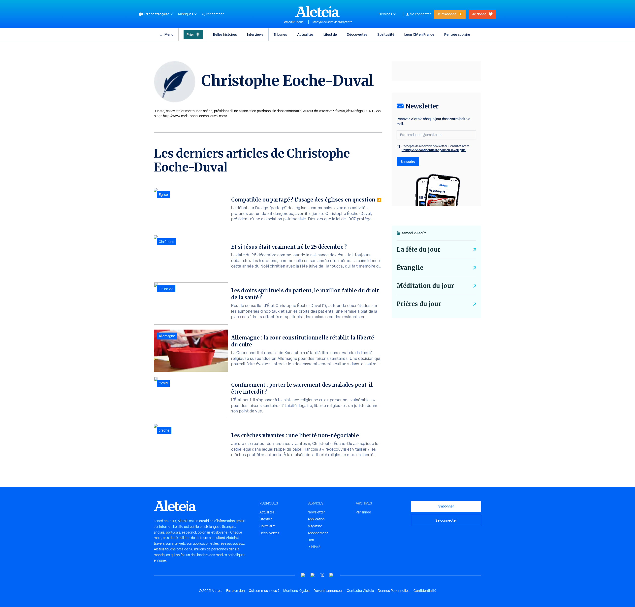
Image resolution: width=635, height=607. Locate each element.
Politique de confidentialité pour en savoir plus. (434, 150)
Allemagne (167, 336)
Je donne (479, 14)
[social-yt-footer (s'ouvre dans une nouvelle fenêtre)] (303, 575)
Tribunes (280, 34)
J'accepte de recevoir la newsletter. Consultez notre (435, 148)
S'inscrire (408, 161)
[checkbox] (398, 146)
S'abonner (446, 506)
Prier (190, 34)
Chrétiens (166, 241)
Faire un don (235, 590)
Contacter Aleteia (360, 590)
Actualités (305, 34)
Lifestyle (330, 34)
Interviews (255, 34)
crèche (164, 430)
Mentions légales (296, 590)
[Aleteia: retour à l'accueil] (317, 11)
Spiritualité (385, 34)
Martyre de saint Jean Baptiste (332, 22)
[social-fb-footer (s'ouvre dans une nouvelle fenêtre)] (313, 575)
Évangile (410, 267)
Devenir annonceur (328, 590)
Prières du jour (419, 304)
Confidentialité (424, 590)
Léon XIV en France (419, 34)
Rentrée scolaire (457, 34)
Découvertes (357, 34)
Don (311, 540)
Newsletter (316, 512)
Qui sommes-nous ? (264, 590)
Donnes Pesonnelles (394, 590)
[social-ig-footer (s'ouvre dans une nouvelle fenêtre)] (331, 575)
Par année (363, 512)
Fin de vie (166, 289)
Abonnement (318, 533)
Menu (168, 34)
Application (316, 519)
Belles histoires (225, 34)
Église (163, 194)
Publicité (314, 547)
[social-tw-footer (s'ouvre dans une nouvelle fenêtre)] (322, 575)
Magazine (315, 526)
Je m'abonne (447, 14)
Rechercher (215, 14)
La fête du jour (418, 249)
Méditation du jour (425, 286)
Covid (163, 383)
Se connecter (420, 14)
